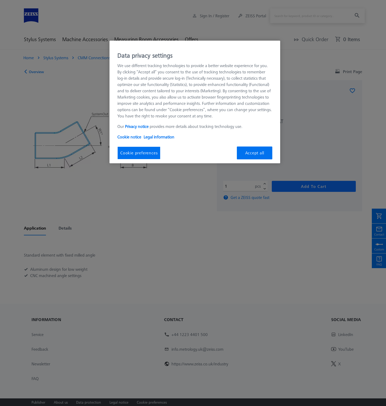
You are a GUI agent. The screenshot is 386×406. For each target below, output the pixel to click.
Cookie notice (129, 137)
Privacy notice (137, 126)
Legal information (159, 137)
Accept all (254, 153)
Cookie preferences (139, 153)
